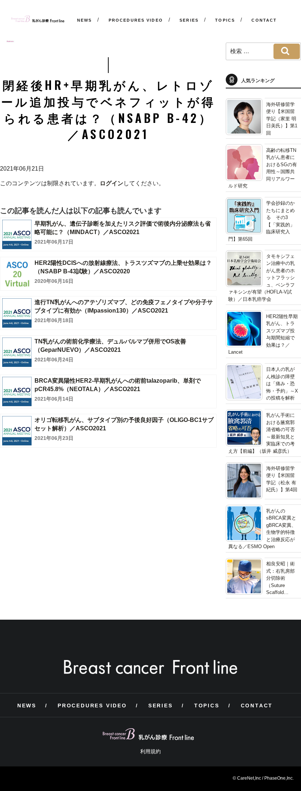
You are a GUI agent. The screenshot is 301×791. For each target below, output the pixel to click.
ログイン (111, 183)
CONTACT (264, 20)
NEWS (84, 20)
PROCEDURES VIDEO (136, 20)
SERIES (189, 20)
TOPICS (225, 20)
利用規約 (150, 751)
